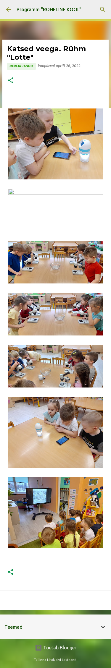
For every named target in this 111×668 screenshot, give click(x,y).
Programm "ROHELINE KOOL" (49, 9)
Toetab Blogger (59, 647)
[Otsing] (102, 9)
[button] (10, 81)
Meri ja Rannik (21, 66)
